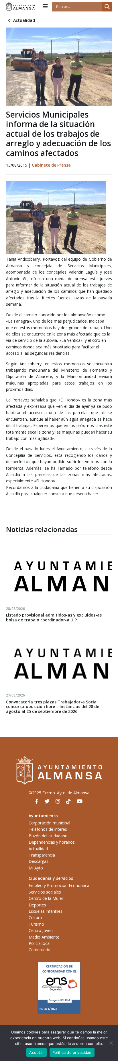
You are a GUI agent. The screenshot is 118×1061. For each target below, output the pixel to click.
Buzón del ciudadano (48, 835)
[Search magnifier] (107, 6)
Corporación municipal (49, 823)
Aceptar (36, 1052)
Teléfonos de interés (48, 829)
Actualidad (24, 20)
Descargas (38, 861)
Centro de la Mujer (46, 898)
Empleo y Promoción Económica (59, 885)
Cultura (35, 917)
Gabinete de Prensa (51, 165)
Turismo (36, 924)
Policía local (39, 943)
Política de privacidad (72, 1052)
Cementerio (39, 949)
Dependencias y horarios (52, 842)
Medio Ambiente (44, 937)
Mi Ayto (36, 868)
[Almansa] (20, 6)
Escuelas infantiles (45, 911)
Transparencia (42, 855)
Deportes (37, 905)
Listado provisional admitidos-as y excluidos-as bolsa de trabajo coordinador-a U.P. (54, 617)
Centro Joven (41, 930)
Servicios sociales (45, 892)
